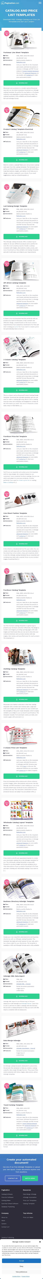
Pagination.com (21, 62)
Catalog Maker (6, 1200)
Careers (4, 1223)
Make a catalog (8, 482)
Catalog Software (7, 1194)
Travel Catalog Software (29, 1123)
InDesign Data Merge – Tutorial (25, 1048)
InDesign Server (26, 1003)
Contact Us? (5, 1227)
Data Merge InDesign (29, 1194)
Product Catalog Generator (30, 71)
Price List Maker (28, 1217)
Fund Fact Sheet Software (10, 1203)
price (16, 327)
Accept (21, 1261)
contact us (29, 75)
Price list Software (7, 1197)
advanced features (30, 73)
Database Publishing (8, 1206)
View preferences (21, 1272)
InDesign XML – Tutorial (23, 984)
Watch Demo (30, 1178)
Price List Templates (29, 1200)
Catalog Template (28, 1203)
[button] (40, 1242)
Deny (21, 1266)
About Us (4, 1217)
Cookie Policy (16, 1276)
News (3, 1220)
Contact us (13, 1178)
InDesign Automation (29, 1197)
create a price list (24, 480)
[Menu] (40, 3)
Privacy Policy (26, 1276)
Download (23, 83)
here (24, 766)
